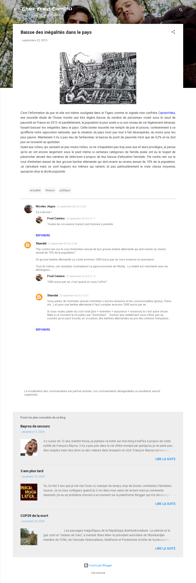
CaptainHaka (166, 113)
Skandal (41, 243)
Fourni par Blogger (100, 565)
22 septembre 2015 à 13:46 (62, 243)
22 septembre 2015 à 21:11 (80, 218)
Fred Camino (56, 218)
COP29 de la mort (34, 516)
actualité (35, 190)
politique (65, 190)
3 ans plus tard (31, 471)
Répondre (43, 235)
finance (50, 190)
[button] (173, 33)
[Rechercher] (181, 10)
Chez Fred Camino (47, 9)
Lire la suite (165, 459)
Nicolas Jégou (45, 206)
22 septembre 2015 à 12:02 (71, 206)
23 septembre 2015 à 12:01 (74, 295)
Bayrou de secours (35, 426)
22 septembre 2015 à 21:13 (80, 276)
